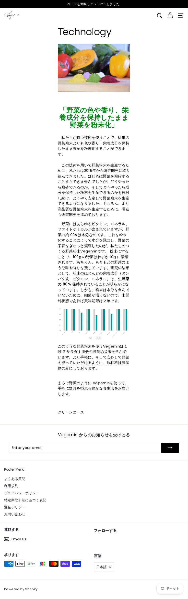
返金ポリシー (14, 507)
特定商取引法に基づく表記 (25, 500)
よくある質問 (14, 478)
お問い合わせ (14, 514)
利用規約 (11, 485)
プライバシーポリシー (21, 492)
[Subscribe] (170, 448)
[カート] (170, 15)
